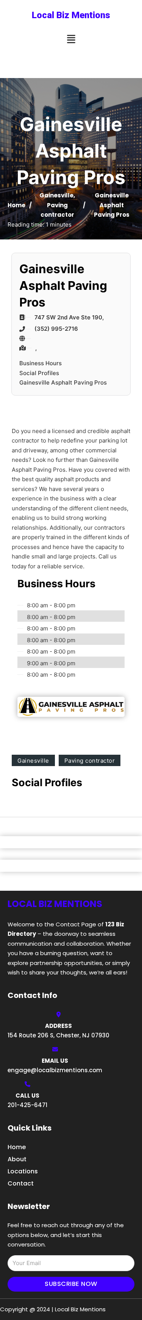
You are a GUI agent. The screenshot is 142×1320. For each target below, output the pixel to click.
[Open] (71, 39)
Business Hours (40, 363)
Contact (21, 1183)
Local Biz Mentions (71, 15)
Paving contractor (89, 760)
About (17, 1159)
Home (16, 205)
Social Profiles (39, 373)
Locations (23, 1171)
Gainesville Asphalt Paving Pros (63, 382)
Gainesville (56, 195)
